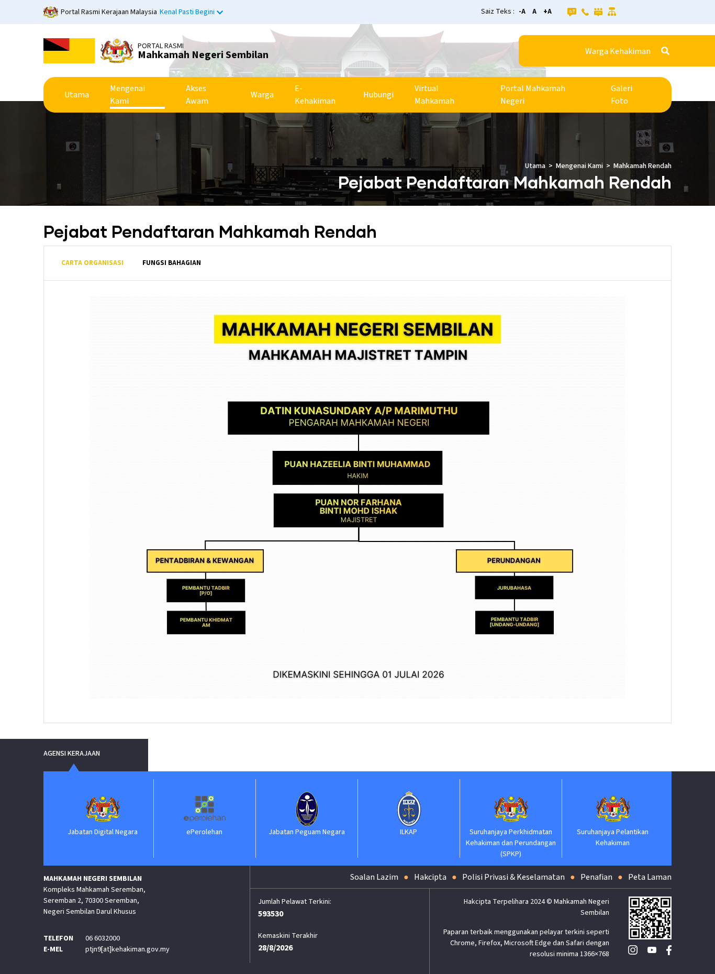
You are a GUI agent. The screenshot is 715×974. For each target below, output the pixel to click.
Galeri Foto (621, 95)
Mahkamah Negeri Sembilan (203, 55)
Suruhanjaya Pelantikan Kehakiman (613, 837)
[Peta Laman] (612, 11)
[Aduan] (598, 11)
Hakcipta (430, 877)
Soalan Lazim (374, 877)
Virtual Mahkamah (434, 95)
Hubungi (378, 95)
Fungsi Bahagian (171, 263)
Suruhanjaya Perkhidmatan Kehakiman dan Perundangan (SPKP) (511, 843)
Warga (262, 95)
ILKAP (408, 832)
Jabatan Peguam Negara (307, 832)
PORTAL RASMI (161, 46)
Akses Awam (197, 95)
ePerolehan (204, 832)
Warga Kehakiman (618, 51)
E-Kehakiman (315, 95)
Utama (76, 95)
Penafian (596, 877)
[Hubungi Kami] (585, 11)
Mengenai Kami (127, 95)
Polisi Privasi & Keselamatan (513, 877)
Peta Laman (650, 877)
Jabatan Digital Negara (103, 832)
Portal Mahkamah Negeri (532, 95)
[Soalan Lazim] (571, 11)
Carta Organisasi (92, 263)
